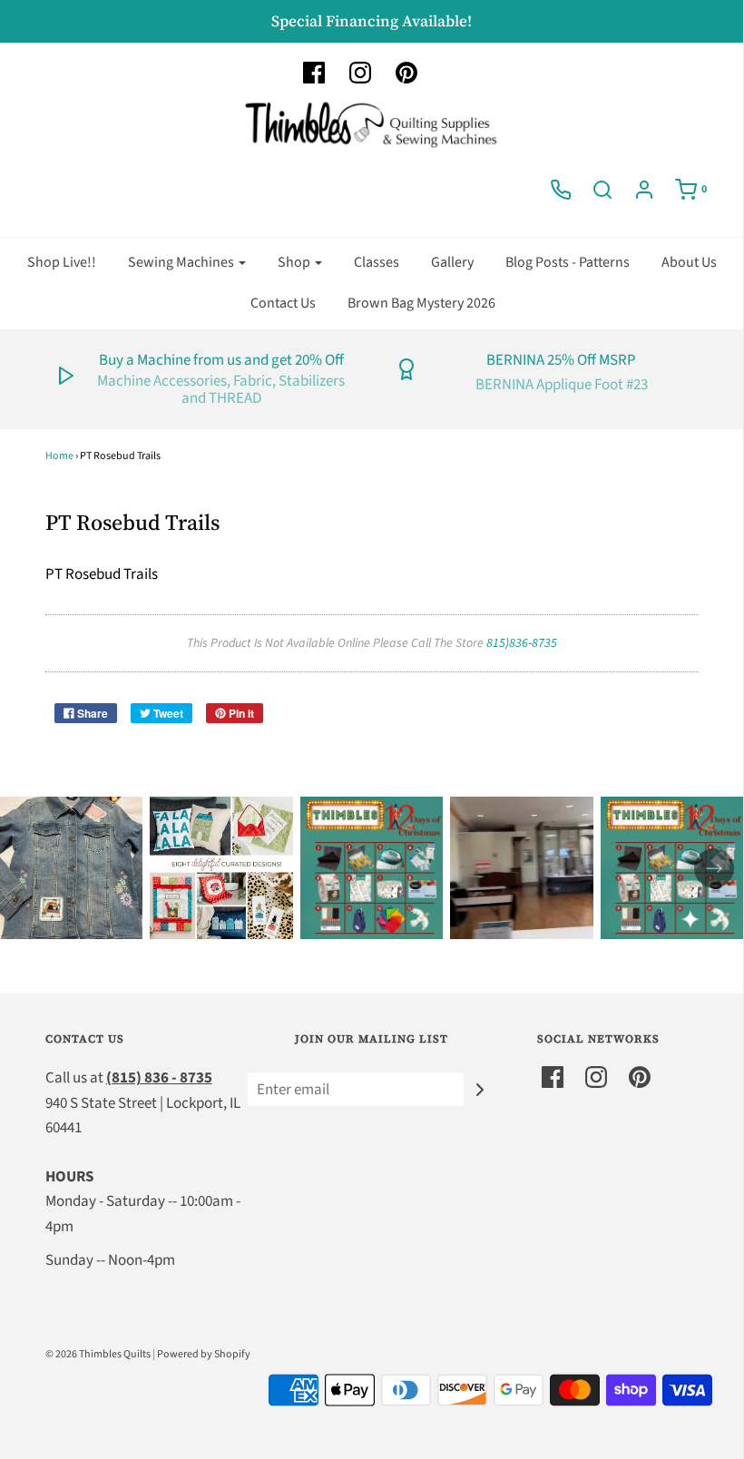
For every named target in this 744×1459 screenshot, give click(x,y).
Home (59, 456)
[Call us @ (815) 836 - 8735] (561, 190)
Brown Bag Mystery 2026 (421, 303)
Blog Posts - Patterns (567, 262)
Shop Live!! (61, 262)
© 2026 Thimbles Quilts (98, 1354)
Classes (376, 262)
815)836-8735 (521, 643)
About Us (689, 262)
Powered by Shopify (203, 1354)
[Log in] (644, 190)
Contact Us (283, 303)
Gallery (452, 262)
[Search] (602, 190)
